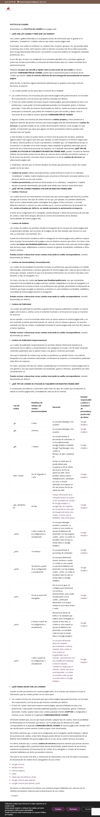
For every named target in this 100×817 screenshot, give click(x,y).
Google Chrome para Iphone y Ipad (26, 783)
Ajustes (88, 809)
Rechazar (73, 809)
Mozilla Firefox (17, 767)
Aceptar (58, 809)
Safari (14, 774)
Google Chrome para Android (23, 780)
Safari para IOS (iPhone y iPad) (24, 777)
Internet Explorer (18, 770)
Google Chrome (18, 764)
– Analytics (14, 795)
